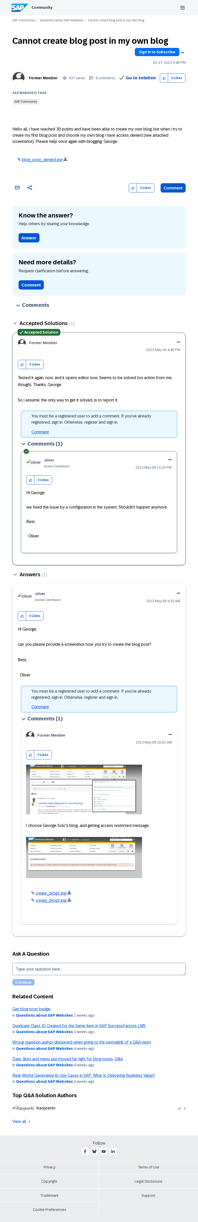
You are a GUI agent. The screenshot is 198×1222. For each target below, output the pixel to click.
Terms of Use (148, 1167)
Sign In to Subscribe (157, 52)
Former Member (43, 78)
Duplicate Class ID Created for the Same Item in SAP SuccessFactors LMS (79, 1026)
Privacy (49, 1167)
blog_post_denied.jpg (42, 160)
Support (148, 1195)
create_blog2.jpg (51, 900)
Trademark (49, 1195)
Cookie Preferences (49, 1210)
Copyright (49, 1181)
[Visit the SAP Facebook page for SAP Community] (85, 1151)
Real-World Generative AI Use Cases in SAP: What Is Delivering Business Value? (83, 1075)
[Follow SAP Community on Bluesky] (94, 1151)
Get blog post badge (31, 1009)
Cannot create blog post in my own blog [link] (116, 20)
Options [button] (182, 53)
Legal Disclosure (148, 1181)
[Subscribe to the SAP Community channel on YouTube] (104, 1151)
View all (19, 1121)
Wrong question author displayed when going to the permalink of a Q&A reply (81, 1042)
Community (41, 7)
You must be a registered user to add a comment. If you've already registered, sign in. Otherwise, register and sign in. (91, 419)
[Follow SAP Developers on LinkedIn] (113, 1151)
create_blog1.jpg (51, 893)
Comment (173, 188)
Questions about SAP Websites (61, 20)
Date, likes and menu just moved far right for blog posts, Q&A (67, 1059)
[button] (164, 78)
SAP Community (23, 20)
